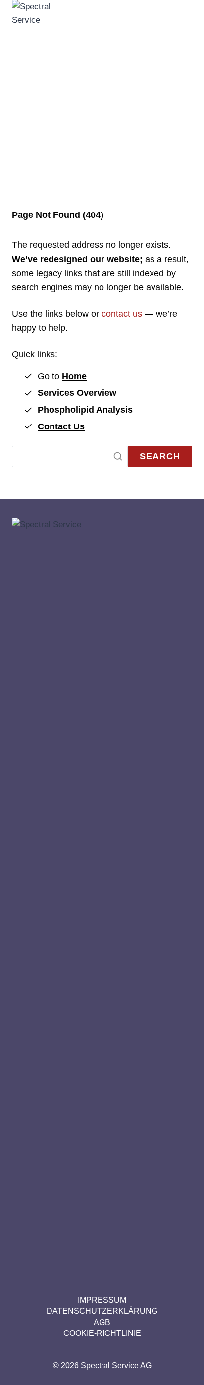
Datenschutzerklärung (102, 1311)
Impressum (102, 1300)
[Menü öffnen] (180, 371)
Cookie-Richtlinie (102, 1333)
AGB (102, 1322)
